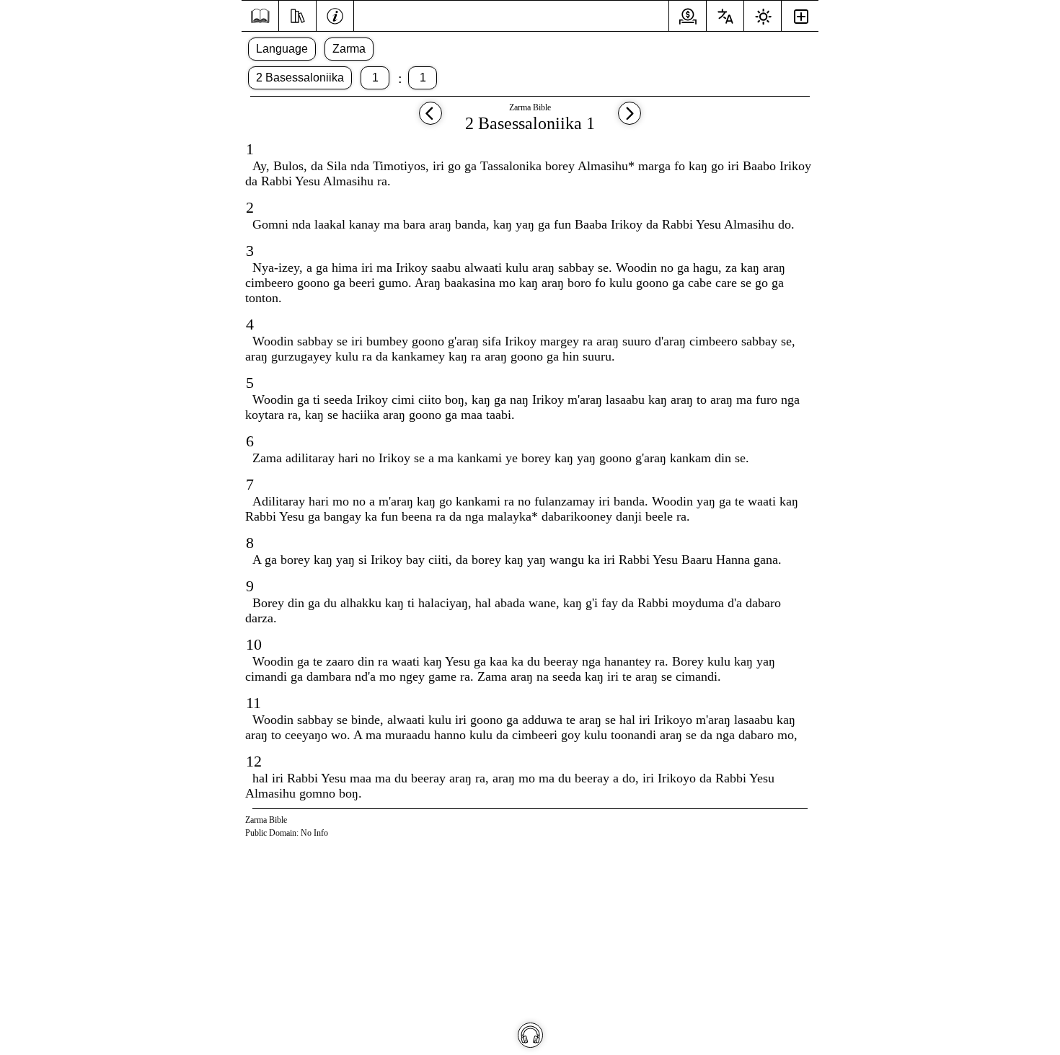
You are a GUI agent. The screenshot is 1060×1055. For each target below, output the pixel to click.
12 (254, 761)
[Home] (260, 16)
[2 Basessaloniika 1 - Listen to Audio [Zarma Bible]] (530, 1035)
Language (282, 49)
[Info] (335, 14)
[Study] (297, 14)
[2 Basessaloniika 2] (629, 120)
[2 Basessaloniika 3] (430, 120)
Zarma (349, 49)
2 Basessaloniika (300, 77)
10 (254, 644)
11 (253, 703)
